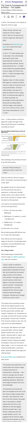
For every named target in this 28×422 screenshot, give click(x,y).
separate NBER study (9, 357)
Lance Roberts (7, 10)
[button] (5, 17)
